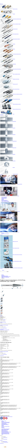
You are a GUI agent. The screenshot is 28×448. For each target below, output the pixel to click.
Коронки (3, 421)
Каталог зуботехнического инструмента (17, 254)
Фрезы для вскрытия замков (5, 200)
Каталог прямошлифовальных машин (17, 261)
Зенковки (3, 425)
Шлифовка (14, 154)
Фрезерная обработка (4, 198)
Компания (1, 174)
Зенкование (14, 134)
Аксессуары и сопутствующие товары (4, 329)
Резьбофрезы (3, 427)
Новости (18, 220)
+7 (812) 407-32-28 (5, 437)
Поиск (7, 271)
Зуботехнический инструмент (5, 432)
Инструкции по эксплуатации (5, 233)
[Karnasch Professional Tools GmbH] (14, 2)
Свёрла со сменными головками (5, 422)
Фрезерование (14, 121)
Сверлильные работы (4, 197)
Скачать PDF (6, 351)
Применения (1, 114)
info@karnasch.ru (5, 354)
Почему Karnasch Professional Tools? (6, 185)
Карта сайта (3, 416)
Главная (1, 416)
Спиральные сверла (4, 423)
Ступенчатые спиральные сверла (5, 426)
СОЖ (2, 434)
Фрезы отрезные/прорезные (5, 431)
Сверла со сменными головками (5, 201)
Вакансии (18, 211)
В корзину (2, 319)
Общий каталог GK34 (15, 241)
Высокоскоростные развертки (5, 424)
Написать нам (2, 355)
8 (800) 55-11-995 (5, 441)
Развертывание (14, 147)
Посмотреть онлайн (2, 351)
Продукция (6, 416)
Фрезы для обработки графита (5, 429)
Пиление (3, 199)
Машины (14, 167)
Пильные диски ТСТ (4, 430)
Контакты (1, 268)
